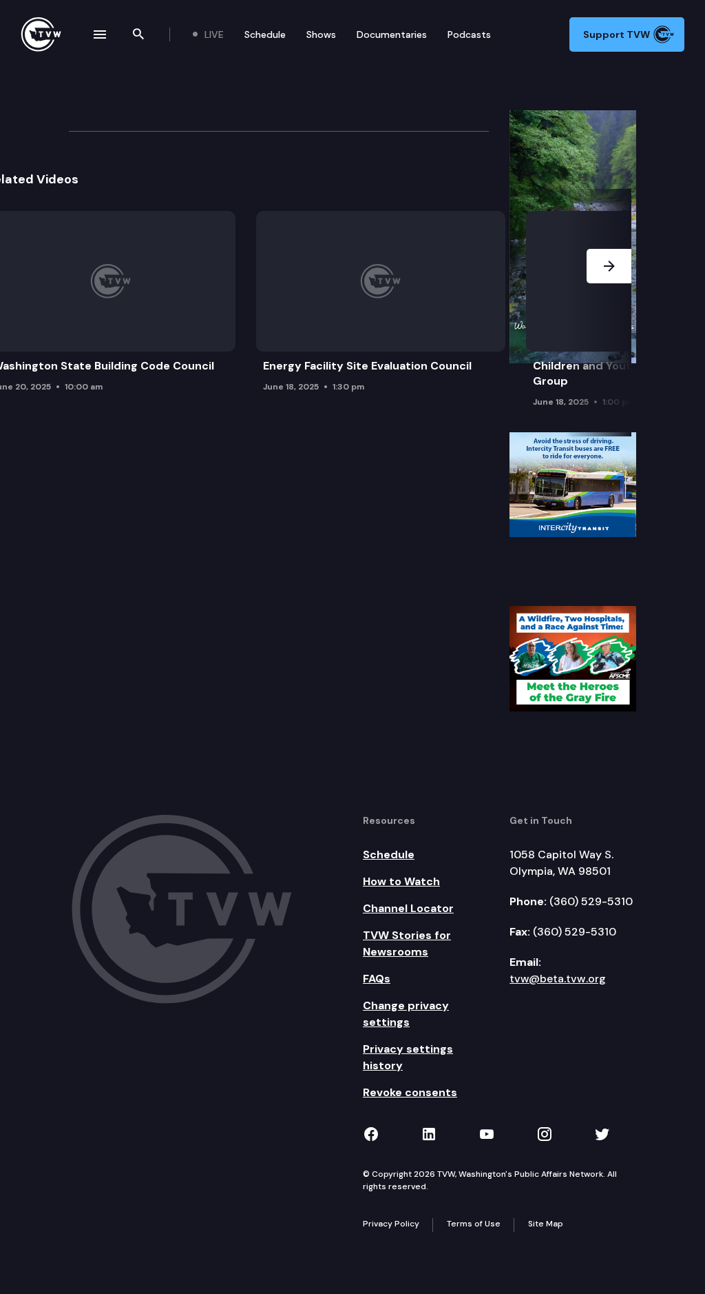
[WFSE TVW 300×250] (572, 657)
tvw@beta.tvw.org (557, 978)
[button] (609, 313)
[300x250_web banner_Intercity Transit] (572, 484)
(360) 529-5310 (591, 901)
